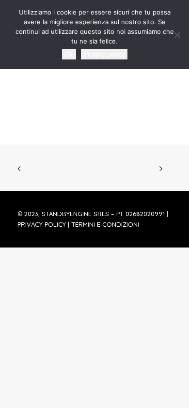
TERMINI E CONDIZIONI (105, 224)
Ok (69, 54)
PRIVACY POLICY (41, 224)
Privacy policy (104, 54)
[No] (177, 35)
